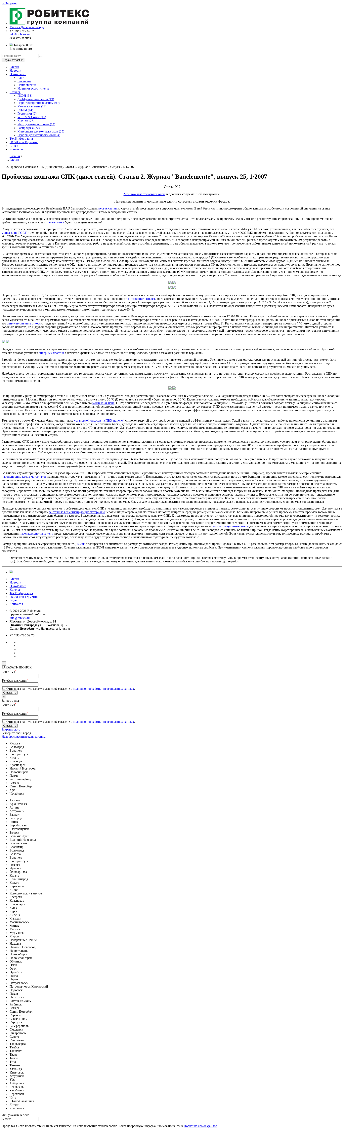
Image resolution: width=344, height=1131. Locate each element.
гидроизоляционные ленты (230, 526)
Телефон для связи (15, 680)
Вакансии (24, 81)
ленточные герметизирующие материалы (77, 512)
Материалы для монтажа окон (41, 131)
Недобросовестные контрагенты (24, 736)
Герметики (27, 113)
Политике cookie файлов (200, 1126)
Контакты (16, 149)
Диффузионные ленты (36, 99)
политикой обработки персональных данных (103, 688)
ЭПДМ (25, 110)
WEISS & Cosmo (32, 117)
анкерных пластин (51, 353)
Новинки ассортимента (33, 88)
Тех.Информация (21, 138)
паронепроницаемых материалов (24, 476)
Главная (15, 156)
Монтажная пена (32, 106)
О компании (18, 74)
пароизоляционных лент (36, 533)
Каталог (15, 92)
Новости (15, 70)
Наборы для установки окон (39, 135)
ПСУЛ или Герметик (24, 142)
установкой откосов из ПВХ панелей (99, 420)
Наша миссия (27, 85)
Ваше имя (9, 671)
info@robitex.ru (20, 34)
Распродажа (29, 128)
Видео (14, 145)
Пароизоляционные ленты (39, 102)
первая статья (107, 208)
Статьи (14, 67)
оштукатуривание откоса (24, 323)
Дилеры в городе (32, 27)
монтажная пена (103, 403)
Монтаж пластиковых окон (144, 194)
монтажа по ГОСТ (14, 232)
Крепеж (26, 120)
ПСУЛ (25, 95)
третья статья (55, 222)
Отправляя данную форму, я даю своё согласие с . (70, 688)
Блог (21, 77)
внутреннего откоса (141, 298)
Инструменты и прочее (36, 124)
